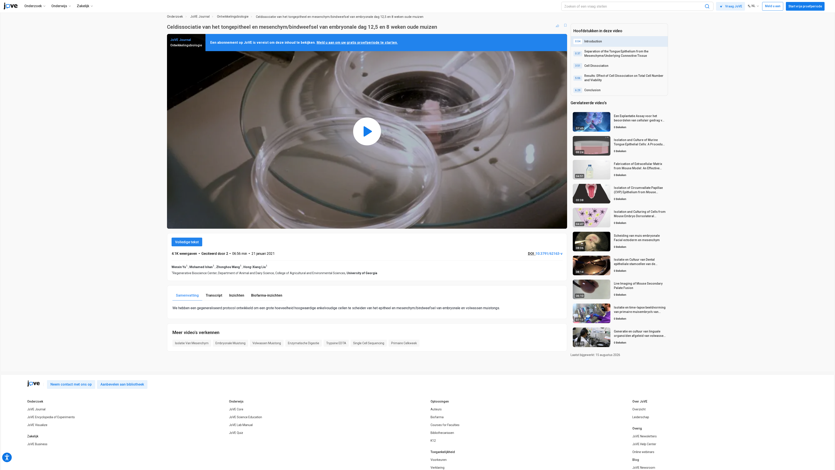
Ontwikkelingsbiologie (233, 16)
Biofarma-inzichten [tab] (266, 295)
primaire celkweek (404, 343)
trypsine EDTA (336, 343)
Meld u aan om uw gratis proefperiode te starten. (357, 42)
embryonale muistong (230, 343)
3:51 (577, 65)
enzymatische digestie (303, 343)
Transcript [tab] (214, 295)
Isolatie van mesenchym (192, 343)
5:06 (577, 78)
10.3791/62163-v (549, 254)
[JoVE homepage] (33, 384)
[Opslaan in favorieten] (565, 25)
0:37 (577, 53)
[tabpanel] (367, 308)
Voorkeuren (439, 460)
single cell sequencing (368, 343)
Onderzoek (175, 16)
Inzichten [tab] (236, 295)
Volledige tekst (187, 242)
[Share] (557, 25)
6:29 (577, 90)
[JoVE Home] (10, 6)
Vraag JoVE (733, 6)
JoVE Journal (200, 16)
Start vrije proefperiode (805, 6)
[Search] (707, 6)
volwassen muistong (266, 343)
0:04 (577, 41)
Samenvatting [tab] (187, 295)
